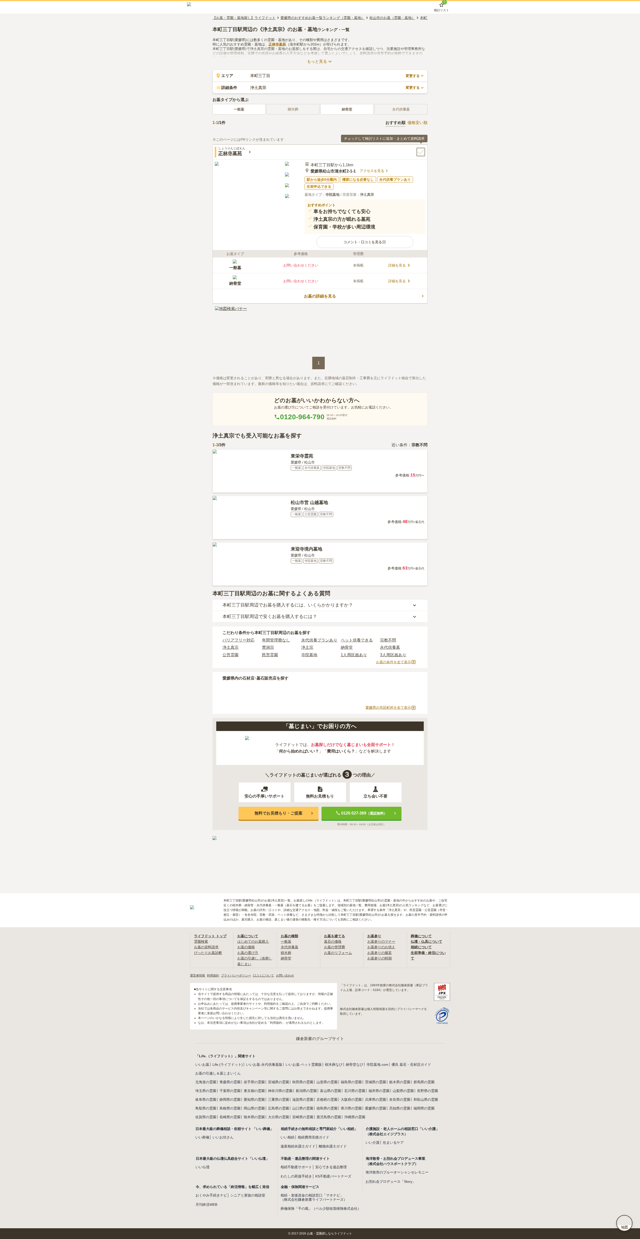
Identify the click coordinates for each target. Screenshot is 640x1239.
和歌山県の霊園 (426, 1099)
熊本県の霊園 (254, 1117)
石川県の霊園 (354, 1090)
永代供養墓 (390, 647)
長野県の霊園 (427, 1090)
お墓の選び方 (247, 953)
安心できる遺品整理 (331, 1167)
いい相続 (287, 1137)
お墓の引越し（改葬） (254, 958)
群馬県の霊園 (424, 1082)
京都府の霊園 (327, 1099)
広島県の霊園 (278, 1108)
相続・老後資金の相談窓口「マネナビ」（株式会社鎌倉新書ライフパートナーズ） (313, 1197)
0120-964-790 (302, 417)
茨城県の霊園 (375, 1082)
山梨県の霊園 (403, 1090)
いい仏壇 (203, 1167)
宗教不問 (388, 640)
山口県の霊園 (302, 1108)
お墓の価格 (246, 947)
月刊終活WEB (206, 1204)
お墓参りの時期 (379, 958)
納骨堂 (347, 109)
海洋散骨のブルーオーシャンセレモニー (397, 1172)
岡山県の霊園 (254, 1108)
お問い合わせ (285, 975)
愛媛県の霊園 (375, 1108)
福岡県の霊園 (424, 1108)
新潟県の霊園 (306, 1090)
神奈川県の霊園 (280, 1090)
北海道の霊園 (205, 1082)
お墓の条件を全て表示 (393, 662)
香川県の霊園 (351, 1108)
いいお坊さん (223, 1137)
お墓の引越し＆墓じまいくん (218, 1073)
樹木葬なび (333, 1064)
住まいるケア (393, 1142)
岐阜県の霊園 (205, 1099)
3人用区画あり (393, 655)
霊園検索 (201, 942)
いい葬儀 (202, 1137)
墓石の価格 (333, 942)
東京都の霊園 (254, 1090)
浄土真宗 (230, 647)
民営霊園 (270, 655)
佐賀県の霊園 (205, 1117)
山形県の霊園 (327, 1082)
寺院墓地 (309, 655)
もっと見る (317, 61)
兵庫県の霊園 (375, 1099)
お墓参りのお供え (381, 947)
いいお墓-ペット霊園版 (304, 1064)
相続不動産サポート (296, 1167)
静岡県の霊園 (230, 1099)
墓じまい (244, 964)
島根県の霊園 (230, 1108)
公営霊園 (230, 655)
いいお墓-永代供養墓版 (264, 1064)
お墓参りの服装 (379, 953)
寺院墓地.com (377, 1064)
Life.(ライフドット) (227, 1064)
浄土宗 (307, 647)
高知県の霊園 (399, 1108)
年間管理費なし (276, 640)
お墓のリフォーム (338, 953)
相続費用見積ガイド (313, 1137)
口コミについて (263, 975)
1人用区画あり (354, 655)
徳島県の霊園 (327, 1108)
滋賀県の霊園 (302, 1099)
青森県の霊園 (230, 1082)
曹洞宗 (268, 647)
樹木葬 (286, 953)
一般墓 (239, 109)
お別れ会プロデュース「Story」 (391, 1182)
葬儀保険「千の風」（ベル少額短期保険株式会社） (320, 1208)
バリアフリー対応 (238, 640)
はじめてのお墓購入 (253, 942)
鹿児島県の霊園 (328, 1117)
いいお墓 (202, 1064)
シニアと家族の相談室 (247, 1195)
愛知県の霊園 (254, 1099)
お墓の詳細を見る (320, 296)
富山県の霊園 (330, 1090)
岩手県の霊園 (254, 1082)
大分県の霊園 (278, 1117)
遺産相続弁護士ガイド (298, 1146)
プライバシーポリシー (236, 975)
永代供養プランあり (319, 640)
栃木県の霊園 (399, 1082)
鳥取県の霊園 (205, 1108)
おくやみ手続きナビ (211, 1195)
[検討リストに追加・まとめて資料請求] (420, 152)
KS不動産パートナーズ (333, 1176)
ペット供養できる (357, 640)
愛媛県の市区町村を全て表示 (388, 708)
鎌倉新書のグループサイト (320, 1038)
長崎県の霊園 (230, 1117)
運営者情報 (197, 975)
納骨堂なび (354, 1064)
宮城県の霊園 (278, 1082)
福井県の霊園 (379, 1090)
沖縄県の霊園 (354, 1117)
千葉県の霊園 (230, 1090)
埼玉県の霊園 (205, 1090)
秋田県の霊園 (302, 1082)
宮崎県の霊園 (302, 1117)
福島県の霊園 (351, 1082)
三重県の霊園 (278, 1099)
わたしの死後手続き (296, 1176)
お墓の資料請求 (206, 947)
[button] (364, 242)
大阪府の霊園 (351, 1099)
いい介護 (373, 1142)
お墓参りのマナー (381, 942)
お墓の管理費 (334, 947)
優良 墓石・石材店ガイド (411, 1064)
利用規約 (213, 975)
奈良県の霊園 (399, 1099)
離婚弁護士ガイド (333, 1146)
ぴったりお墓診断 (208, 953)
